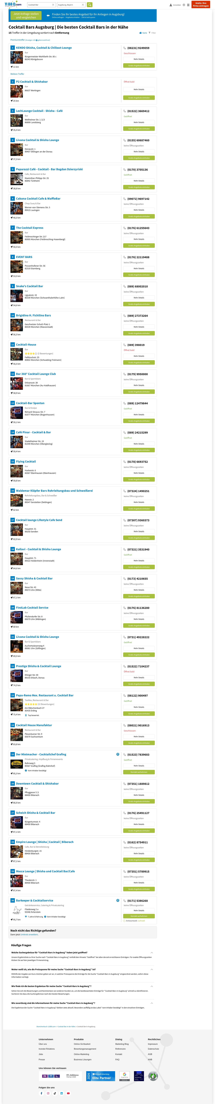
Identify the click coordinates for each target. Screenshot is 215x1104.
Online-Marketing (81, 1054)
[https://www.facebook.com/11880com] (41, 1093)
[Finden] (89, 4)
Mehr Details (139, 59)
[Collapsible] (152, 953)
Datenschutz (153, 1049)
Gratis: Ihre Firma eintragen (201, 4)
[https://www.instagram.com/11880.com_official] (48, 1093)
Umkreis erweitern (29, 934)
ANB (150, 1060)
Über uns (43, 1044)
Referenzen (120, 1049)
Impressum (153, 1044)
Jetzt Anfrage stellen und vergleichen (26, 15)
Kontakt (118, 1054)
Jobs (41, 1054)
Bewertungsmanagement (85, 1049)
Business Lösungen (82, 1060)
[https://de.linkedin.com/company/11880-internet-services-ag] (61, 1093)
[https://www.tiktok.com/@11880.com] (55, 1093)
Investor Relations (47, 1049)
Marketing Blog (122, 1044)
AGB (150, 1054)
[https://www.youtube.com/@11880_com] (68, 1093)
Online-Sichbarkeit (82, 1044)
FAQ (117, 1060)
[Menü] (189, 5)
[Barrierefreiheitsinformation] (185, 4)
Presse (42, 1060)
